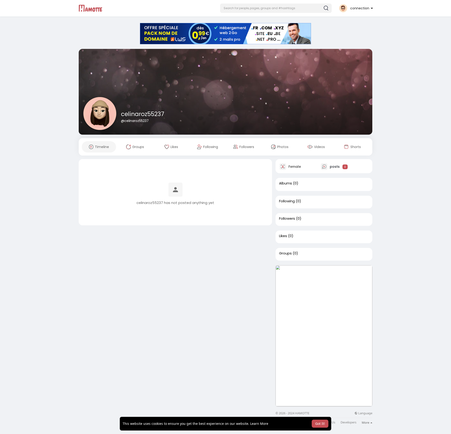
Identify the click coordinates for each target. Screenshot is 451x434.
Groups (285, 253)
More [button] (366, 422)
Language (365, 413)
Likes (283, 236)
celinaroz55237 (142, 114)
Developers (348, 422)
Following (287, 201)
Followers (287, 218)
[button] (276, 8)
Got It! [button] (320, 423)
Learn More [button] (259, 423)
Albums (285, 183)
